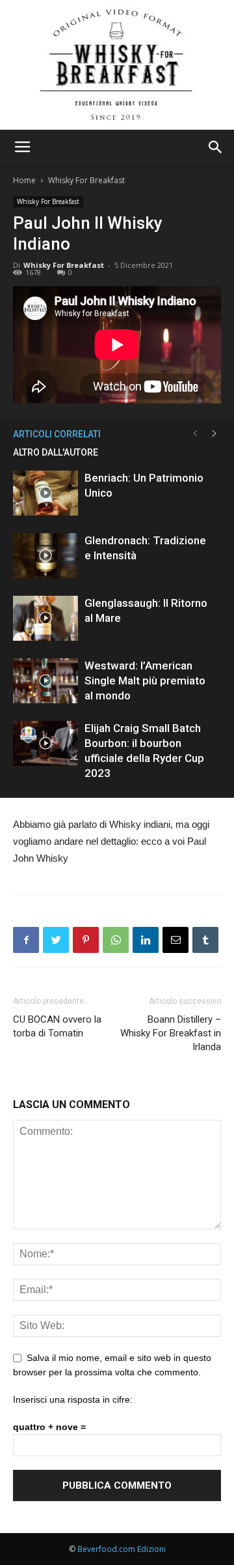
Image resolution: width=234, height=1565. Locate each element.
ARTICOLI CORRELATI (57, 434)
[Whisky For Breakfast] (117, 65)
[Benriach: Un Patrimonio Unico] (45, 493)
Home (24, 180)
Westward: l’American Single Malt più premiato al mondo (144, 680)
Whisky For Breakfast (86, 180)
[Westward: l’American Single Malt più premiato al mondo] (45, 680)
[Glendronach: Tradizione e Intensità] (45, 555)
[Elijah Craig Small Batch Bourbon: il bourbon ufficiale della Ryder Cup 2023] (45, 743)
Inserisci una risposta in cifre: (73, 1399)
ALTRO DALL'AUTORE (55, 452)
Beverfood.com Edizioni (121, 1549)
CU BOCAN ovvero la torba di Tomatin (57, 1026)
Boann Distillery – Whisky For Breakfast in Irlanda (170, 1033)
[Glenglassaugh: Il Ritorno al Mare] (45, 618)
